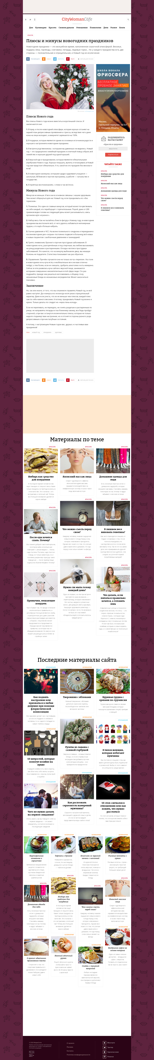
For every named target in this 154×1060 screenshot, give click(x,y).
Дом (31, 27)
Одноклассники (104, 1052)
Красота (52, 27)
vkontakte (25, 19)
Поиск (128, 19)
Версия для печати (86, 59)
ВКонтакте (104, 1043)
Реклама (70, 1047)
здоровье (58, 332)
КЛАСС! (49, 59)
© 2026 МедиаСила (35, 1042)
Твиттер (104, 1047)
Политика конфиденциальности (78, 1055)
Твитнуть (61, 59)
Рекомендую (35, 59)
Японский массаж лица (111, 183)
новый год (36, 332)
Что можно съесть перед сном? (112, 199)
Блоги (122, 27)
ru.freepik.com (89, 111)
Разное (113, 27)
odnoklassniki (34, 19)
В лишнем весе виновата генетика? (112, 209)
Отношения (82, 27)
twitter (30, 19)
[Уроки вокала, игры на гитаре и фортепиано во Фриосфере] (113, 131)
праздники (47, 332)
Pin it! (72, 59)
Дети (105, 27)
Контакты (70, 1051)
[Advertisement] (43, 356)
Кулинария (40, 27)
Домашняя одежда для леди (114, 191)
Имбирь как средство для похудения (112, 175)
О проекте (70, 1043)
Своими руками (66, 27)
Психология (95, 27)
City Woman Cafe (77, 19)
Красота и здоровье (113, 144)
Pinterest (104, 1056)
